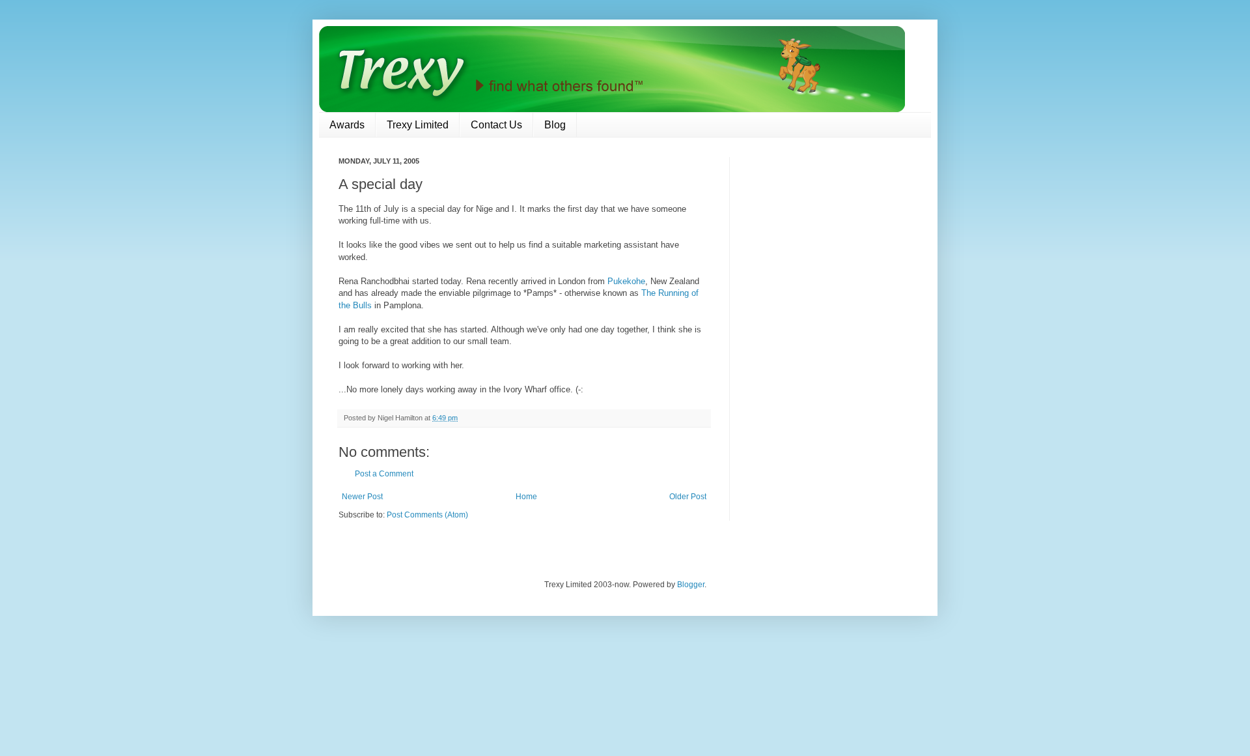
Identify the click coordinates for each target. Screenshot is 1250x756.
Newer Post (362, 496)
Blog (555, 124)
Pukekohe (626, 281)
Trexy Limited (418, 124)
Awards (347, 124)
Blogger (690, 584)
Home (526, 496)
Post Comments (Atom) (427, 514)
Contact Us (496, 124)
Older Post (687, 496)
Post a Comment (384, 473)
